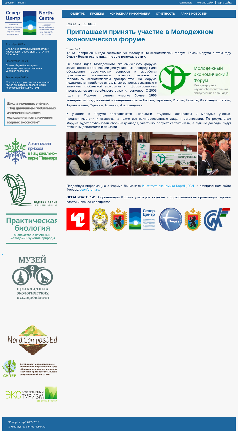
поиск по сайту (205, 2)
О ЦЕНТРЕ (77, 13)
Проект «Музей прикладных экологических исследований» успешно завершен (24, 68)
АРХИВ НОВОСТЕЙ (194, 13)
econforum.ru (89, 189)
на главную (185, 2)
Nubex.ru (40, 426)
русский (9, 2)
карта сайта (224, 2)
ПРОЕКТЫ (97, 13)
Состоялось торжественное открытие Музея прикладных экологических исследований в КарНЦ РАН (28, 85)
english (22, 2)
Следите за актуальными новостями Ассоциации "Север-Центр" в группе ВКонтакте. (27, 51)
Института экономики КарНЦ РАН (168, 186)
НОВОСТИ (89, 24)
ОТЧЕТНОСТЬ (165, 13)
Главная (71, 24)
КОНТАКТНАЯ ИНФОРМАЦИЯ (130, 13)
